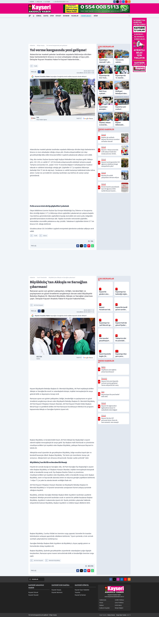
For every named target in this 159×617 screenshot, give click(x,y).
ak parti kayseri (38, 305)
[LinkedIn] (123, 1)
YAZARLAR (35, 579)
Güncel (38, 16)
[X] (117, 1)
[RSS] (129, 1)
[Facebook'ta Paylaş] (39, 71)
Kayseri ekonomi (57, 592)
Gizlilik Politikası (119, 600)
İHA (42, 118)
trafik (35, 66)
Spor (52, 16)
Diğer (96, 16)
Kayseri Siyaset (33, 595)
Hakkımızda (102, 600)
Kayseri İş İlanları (80, 595)
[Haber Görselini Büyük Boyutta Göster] (62, 97)
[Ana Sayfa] (33, 15)
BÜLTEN (39, 358)
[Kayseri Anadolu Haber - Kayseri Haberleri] (114, 589)
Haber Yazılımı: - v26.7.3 (115, 615)
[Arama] (129, 15)
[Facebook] (114, 1)
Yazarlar (74, 16)
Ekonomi (66, 16)
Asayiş (45, 16)
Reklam (39, 1)
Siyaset (58, 16)
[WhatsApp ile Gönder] (92, 245)
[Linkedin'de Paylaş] (85, 245)
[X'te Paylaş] (42, 71)
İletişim (47, 1)
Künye (32, 1)
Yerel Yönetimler (42, 277)
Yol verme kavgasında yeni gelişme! (56, 45)
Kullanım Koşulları (104, 608)
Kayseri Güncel (33, 592)
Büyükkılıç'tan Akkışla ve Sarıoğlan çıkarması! (62, 277)
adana (45, 235)
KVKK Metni (118, 605)
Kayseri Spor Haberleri (82, 590)
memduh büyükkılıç (54, 560)
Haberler (32, 45)
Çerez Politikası (119, 602)
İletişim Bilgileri (119, 608)
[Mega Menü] (29, 16)
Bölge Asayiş (40, 45)
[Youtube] (126, 1)
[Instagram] (120, 1)
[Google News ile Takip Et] (88, 118)
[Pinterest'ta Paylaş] (88, 245)
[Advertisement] (19, 45)
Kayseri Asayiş (56, 590)
